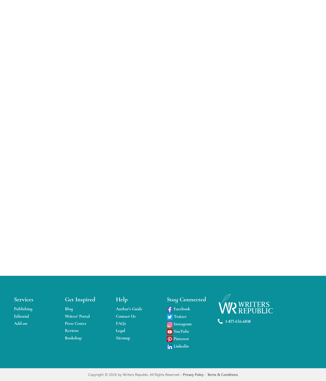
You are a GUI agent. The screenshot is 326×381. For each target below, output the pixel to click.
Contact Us (126, 316)
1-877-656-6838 (238, 321)
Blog (69, 309)
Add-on (20, 323)
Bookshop (73, 338)
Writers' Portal (77, 316)
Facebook (181, 309)
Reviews (72, 330)
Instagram (182, 324)
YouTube (181, 331)
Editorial (21, 316)
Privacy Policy (194, 374)
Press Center (75, 323)
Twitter (179, 316)
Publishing (23, 309)
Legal (120, 330)
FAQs (121, 323)
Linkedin (181, 346)
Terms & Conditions (222, 374)
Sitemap (123, 338)
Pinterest (181, 338)
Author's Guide (129, 309)
